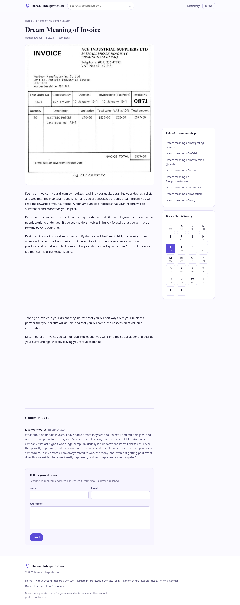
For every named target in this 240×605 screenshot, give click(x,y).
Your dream (36, 503)
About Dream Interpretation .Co (55, 580)
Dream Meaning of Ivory (180, 200)
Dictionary (193, 6)
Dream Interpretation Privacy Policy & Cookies (151, 580)
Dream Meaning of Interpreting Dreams (185, 145)
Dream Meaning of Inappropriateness (177, 179)
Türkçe (208, 5)
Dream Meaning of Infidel (181, 153)
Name (33, 488)
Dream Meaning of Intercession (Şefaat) (185, 162)
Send (36, 537)
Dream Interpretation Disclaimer (44, 586)
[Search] (130, 5)
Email (94, 488)
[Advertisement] (89, 284)
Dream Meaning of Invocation (184, 193)
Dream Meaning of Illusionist (183, 187)
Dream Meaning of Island (181, 170)
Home (28, 20)
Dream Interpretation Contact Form (98, 580)
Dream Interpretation (47, 5)
